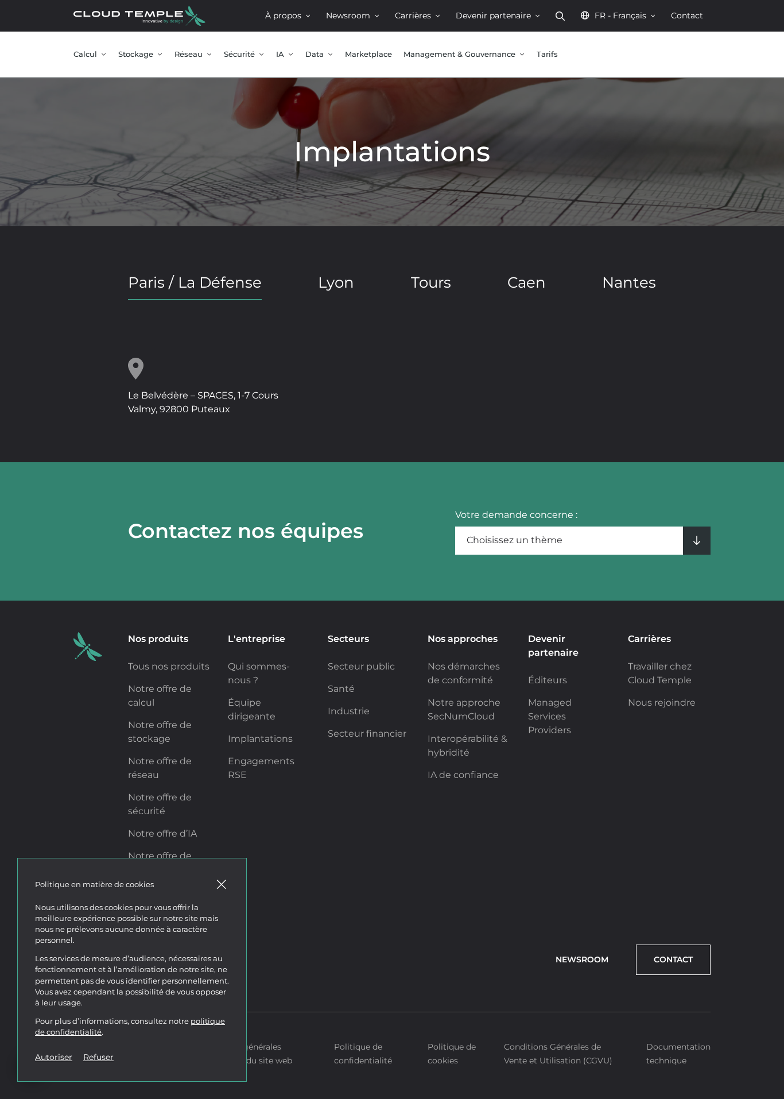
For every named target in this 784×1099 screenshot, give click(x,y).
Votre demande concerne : (516, 514)
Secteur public (361, 666)
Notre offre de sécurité (160, 804)
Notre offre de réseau (160, 768)
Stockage (135, 54)
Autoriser (53, 1057)
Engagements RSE (261, 768)
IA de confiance (463, 774)
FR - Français (620, 15)
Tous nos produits (168, 666)
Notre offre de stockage (160, 731)
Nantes (629, 282)
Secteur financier (367, 733)
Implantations (260, 738)
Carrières (413, 15)
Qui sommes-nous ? (259, 673)
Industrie (349, 711)
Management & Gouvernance (459, 54)
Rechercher (560, 16)
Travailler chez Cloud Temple (660, 673)
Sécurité (239, 54)
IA (280, 54)
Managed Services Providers (550, 716)
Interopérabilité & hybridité (467, 745)
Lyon (336, 282)
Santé (341, 688)
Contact (687, 15)
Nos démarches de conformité (464, 673)
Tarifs (547, 54)
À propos (283, 15)
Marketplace (368, 54)
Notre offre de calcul (160, 695)
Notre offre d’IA (162, 833)
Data (314, 54)
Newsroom (348, 15)
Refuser (98, 1057)
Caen (526, 282)
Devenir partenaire (493, 15)
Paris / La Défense (195, 282)
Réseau (188, 54)
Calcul (85, 54)
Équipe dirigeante (251, 709)
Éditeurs (547, 680)
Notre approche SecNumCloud (464, 709)
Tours (431, 282)
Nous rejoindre (662, 702)
